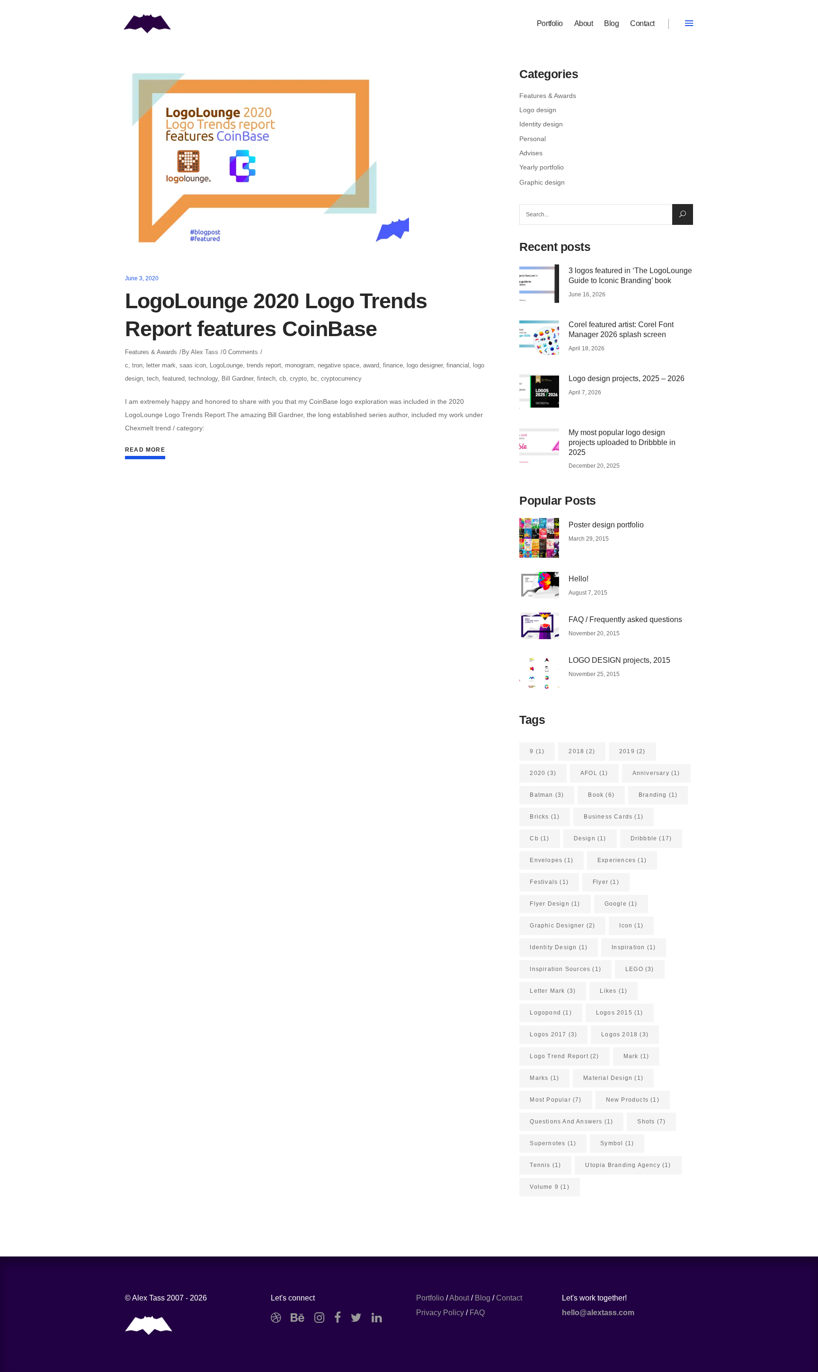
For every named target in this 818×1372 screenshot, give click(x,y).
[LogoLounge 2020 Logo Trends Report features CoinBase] (267, 161)
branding (658, 795)
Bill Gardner (237, 378)
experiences (622, 860)
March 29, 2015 (589, 538)
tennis (545, 1165)
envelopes (551, 860)
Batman (547, 795)
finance (393, 365)
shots (651, 1121)
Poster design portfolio (606, 525)
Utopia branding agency (628, 1165)
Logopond (550, 1012)
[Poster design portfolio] (539, 538)
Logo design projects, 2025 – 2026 (627, 378)
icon (631, 925)
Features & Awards (151, 352)
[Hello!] (539, 585)
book (601, 795)
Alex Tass (204, 352)
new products (632, 1099)
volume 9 (549, 1187)
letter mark (161, 365)
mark (636, 1056)
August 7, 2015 (588, 592)
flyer (606, 882)
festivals (549, 882)
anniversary (656, 773)
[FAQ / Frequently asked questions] (539, 626)
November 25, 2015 (594, 674)
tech (153, 378)
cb (282, 378)
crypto (298, 378)
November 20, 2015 (594, 633)
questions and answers (571, 1121)
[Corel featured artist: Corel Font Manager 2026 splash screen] (539, 337)
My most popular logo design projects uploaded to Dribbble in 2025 (622, 442)
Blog (482, 1298)
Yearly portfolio (541, 167)
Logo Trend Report (564, 1056)
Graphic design (542, 182)
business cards (613, 816)
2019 (632, 751)
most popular (555, 1099)
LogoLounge (226, 365)
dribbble (651, 838)
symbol (617, 1143)
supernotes (553, 1143)
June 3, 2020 (142, 278)
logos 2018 (625, 1034)
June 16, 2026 (587, 294)
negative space (338, 365)
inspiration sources (565, 969)
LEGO (639, 969)
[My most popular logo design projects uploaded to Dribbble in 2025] (539, 445)
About (459, 1298)
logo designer (425, 365)
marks (544, 1078)
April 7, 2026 (585, 392)
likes (613, 991)
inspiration (634, 947)
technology (203, 378)
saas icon (192, 365)
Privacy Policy (440, 1313)
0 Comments (240, 352)
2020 (543, 773)
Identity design (541, 124)
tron (137, 365)
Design (590, 838)
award (371, 365)
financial (457, 365)
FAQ (477, 1313)
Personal (532, 139)
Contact (509, 1298)
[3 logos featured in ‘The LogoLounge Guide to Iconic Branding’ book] (539, 283)
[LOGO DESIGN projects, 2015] (539, 673)
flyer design (555, 903)
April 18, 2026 (587, 348)
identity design (558, 947)
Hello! (578, 579)
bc (314, 378)
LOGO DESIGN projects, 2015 (619, 660)
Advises (530, 153)
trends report (264, 365)
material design (613, 1078)
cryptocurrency (341, 378)
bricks (545, 816)
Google (621, 903)
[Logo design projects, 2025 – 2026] (539, 391)
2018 (582, 751)
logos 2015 (619, 1012)
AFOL (594, 773)
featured (173, 378)
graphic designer (562, 925)
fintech (266, 378)
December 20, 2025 (594, 466)
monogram (299, 365)
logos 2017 (553, 1034)
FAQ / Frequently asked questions (625, 619)
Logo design (537, 110)
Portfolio (430, 1298)
